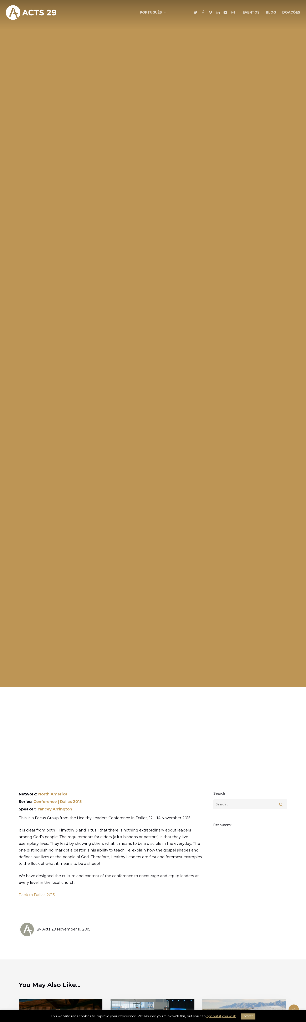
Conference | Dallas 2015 (58, 801)
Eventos (251, 12)
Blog (271, 12)
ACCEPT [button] (248, 1016)
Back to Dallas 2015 (37, 895)
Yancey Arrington (54, 809)
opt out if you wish (221, 1016)
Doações (291, 12)
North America (52, 794)
